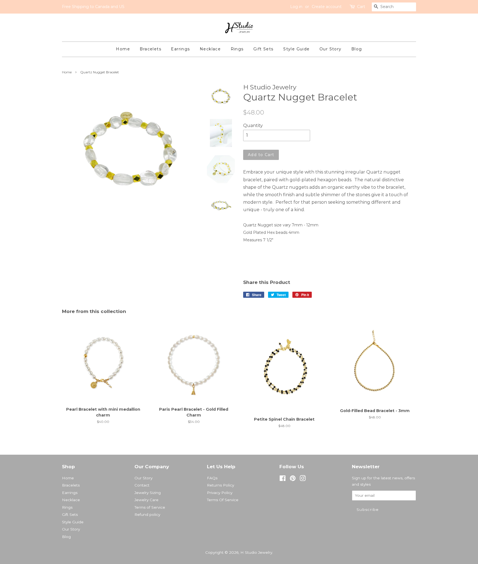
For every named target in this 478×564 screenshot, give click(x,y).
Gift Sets (263, 48)
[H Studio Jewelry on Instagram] (303, 479)
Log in (296, 6)
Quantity (253, 125)
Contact (141, 485)
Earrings (180, 48)
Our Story (330, 48)
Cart (361, 6)
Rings (237, 48)
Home (123, 48)
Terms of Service (149, 507)
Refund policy (147, 514)
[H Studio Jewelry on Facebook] (282, 479)
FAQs (212, 478)
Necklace (210, 48)
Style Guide (296, 48)
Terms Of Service (222, 500)
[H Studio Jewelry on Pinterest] (293, 479)
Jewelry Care (146, 500)
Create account (327, 6)
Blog (356, 48)
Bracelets (150, 48)
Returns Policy (220, 485)
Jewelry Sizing (147, 492)
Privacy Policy (219, 492)
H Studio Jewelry (256, 552)
